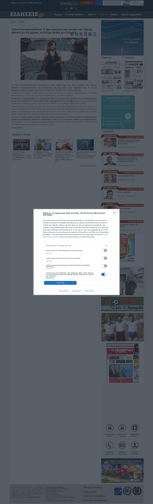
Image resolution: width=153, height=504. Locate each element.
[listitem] (76, 245)
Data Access (76, 291)
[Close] (115, 213)
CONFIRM (60, 283)
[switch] (104, 250)
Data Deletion (64, 291)
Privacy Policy (89, 291)
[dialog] (76, 252)
